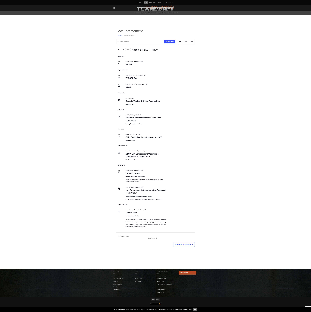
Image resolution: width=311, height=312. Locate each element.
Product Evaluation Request (147, 12)
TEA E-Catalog (117, 289)
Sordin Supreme (117, 284)
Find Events (170, 41)
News (150, 2)
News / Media (138, 278)
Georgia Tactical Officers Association (143, 101)
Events (146, 2)
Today (128, 49)
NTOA (128, 87)
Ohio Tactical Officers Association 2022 (144, 137)
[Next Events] (123, 49)
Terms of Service (161, 289)
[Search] (114, 8)
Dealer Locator (157, 2)
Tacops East (131, 213)
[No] (309, 310)
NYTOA (129, 64)
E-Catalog (164, 2)
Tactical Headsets (117, 276)
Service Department (172, 12)
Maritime (115, 281)
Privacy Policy (160, 292)
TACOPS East (132, 78)
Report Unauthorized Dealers (164, 284)
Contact (170, 2)
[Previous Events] (119, 49)
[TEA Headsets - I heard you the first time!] (155, 8)
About (136, 276)
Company (140, 2)
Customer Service (161, 276)
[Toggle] (175, 287)
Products (135, 12)
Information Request (160, 12)
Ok (195, 309)
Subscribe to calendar (183, 244)
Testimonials (138, 281)
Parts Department (118, 286)
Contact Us (184, 273)
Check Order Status (162, 278)
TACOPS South (133, 173)
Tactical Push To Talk (118, 278)
